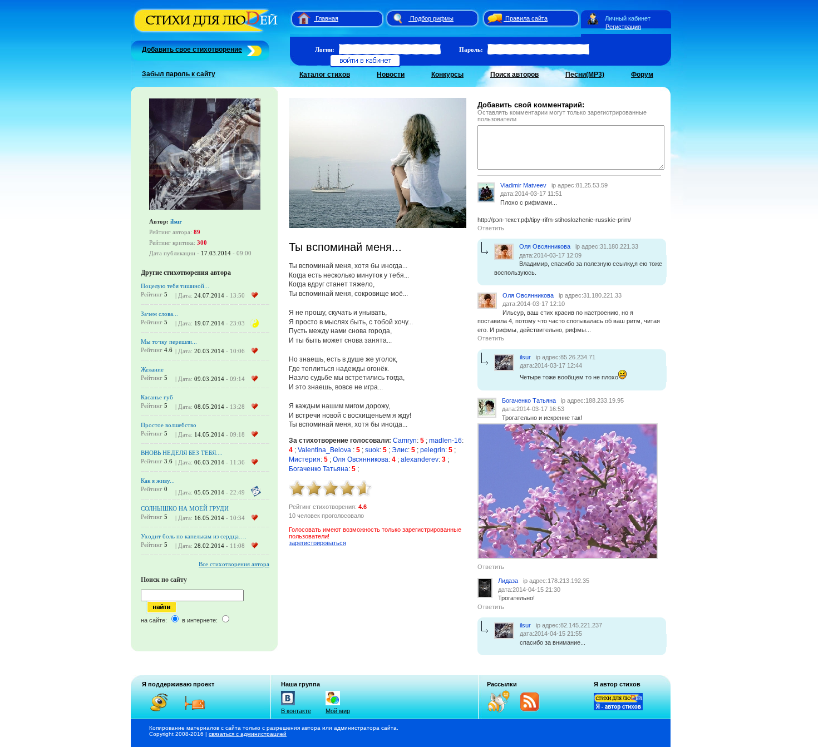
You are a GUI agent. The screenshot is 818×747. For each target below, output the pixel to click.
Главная (327, 18)
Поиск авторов (514, 74)
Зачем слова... (159, 313)
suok (372, 450)
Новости (391, 74)
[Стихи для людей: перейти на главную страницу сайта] (300, 18)
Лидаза (508, 580)
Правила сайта (526, 18)
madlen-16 (445, 440)
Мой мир (338, 711)
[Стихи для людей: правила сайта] (493, 18)
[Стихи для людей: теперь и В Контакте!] (288, 705)
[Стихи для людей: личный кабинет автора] (593, 18)
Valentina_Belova (325, 450)
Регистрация (623, 26)
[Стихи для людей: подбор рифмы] (397, 18)
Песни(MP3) (584, 74)
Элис (400, 450)
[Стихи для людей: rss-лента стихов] (502, 710)
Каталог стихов (324, 74)
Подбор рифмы (432, 18)
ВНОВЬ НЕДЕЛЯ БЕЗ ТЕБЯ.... (182, 452)
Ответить (490, 228)
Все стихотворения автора (234, 564)
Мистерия (305, 459)
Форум (642, 74)
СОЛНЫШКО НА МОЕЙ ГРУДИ (185, 508)
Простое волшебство (168, 425)
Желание (152, 369)
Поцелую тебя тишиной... (175, 286)
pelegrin (432, 450)
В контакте (296, 711)
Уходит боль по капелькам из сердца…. (194, 536)
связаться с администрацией (248, 734)
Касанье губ (157, 397)
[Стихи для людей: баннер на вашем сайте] (618, 708)
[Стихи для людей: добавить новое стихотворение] (253, 49)
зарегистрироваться (317, 543)
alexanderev (419, 459)
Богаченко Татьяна (318, 469)
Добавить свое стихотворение (192, 49)
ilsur (176, 221)
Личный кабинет (628, 18)
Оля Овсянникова (360, 459)
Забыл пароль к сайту (178, 74)
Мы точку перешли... (169, 341)
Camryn (405, 440)
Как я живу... (158, 480)
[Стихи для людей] (207, 32)
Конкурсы (447, 74)
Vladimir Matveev (523, 185)
